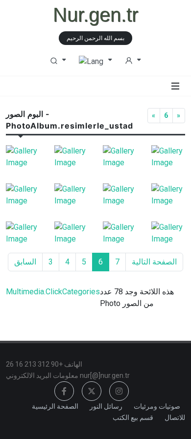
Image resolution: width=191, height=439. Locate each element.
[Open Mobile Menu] (175, 86)
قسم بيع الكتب (133, 417)
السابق (25, 261)
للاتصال (175, 417)
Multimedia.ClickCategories (53, 291)
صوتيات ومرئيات (157, 406)
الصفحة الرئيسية (55, 406)
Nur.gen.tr (95, 14)
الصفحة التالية (154, 261)
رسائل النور (106, 406)
